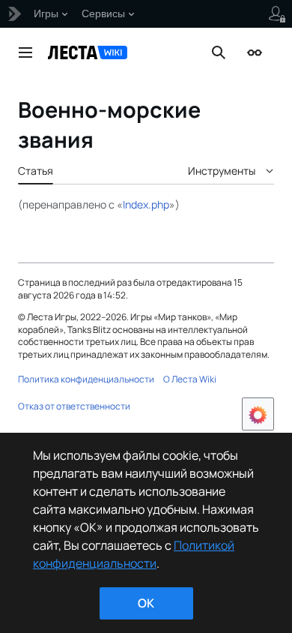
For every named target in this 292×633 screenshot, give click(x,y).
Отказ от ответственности (74, 406)
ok (146, 603)
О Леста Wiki (189, 379)
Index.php (146, 204)
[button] (25, 52)
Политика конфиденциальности (86, 379)
